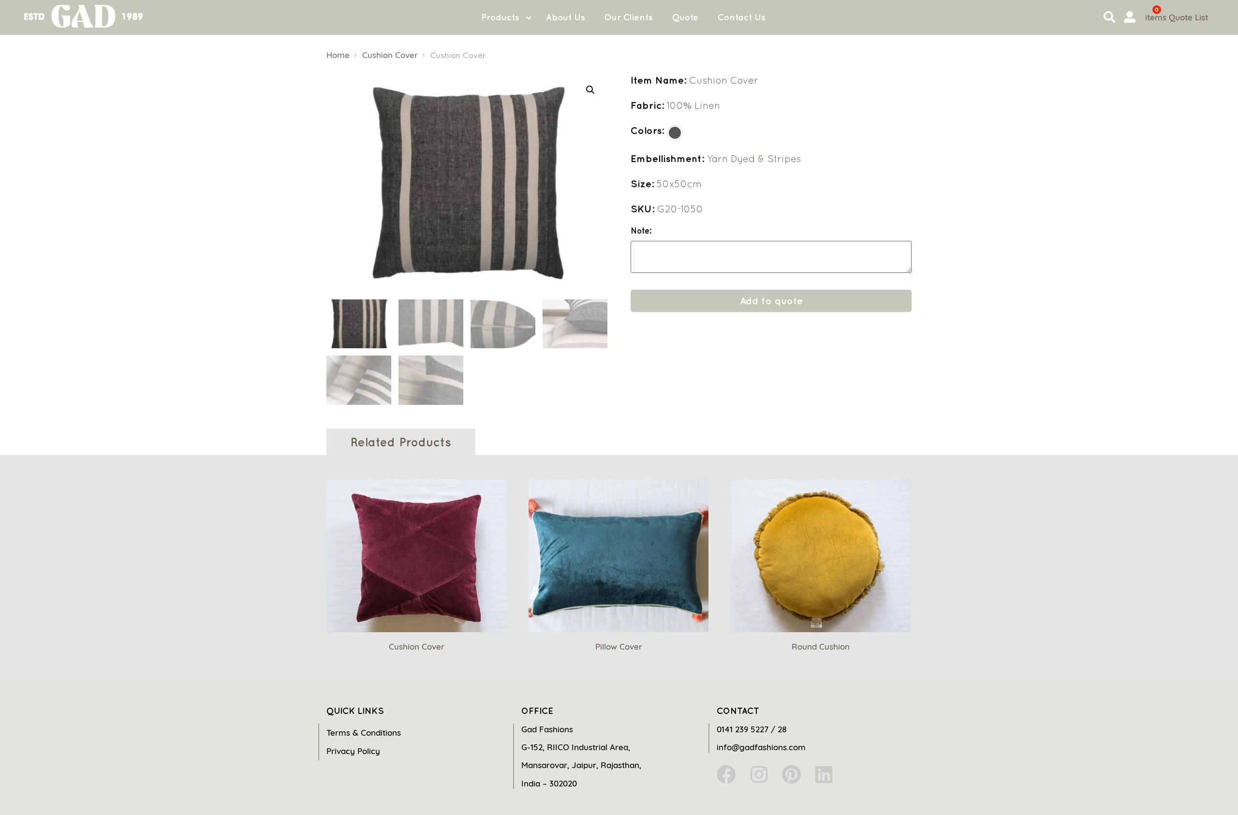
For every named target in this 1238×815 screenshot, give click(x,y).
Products (500, 17)
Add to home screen (1190, 790)
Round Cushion (821, 646)
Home (338, 55)
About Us (565, 17)
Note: (641, 231)
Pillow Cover (618, 646)
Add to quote (771, 300)
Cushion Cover (390, 55)
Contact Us (742, 17)
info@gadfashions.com (761, 747)
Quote (685, 17)
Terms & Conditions (363, 732)
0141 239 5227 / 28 (752, 729)
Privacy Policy (353, 751)
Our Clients (628, 17)
